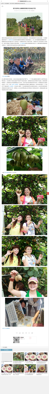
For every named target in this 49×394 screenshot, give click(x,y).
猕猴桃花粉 (11, 39)
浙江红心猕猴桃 (6, 328)
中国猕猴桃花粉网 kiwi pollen (25, 1)
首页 (3, 3)
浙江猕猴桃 (7, 3)
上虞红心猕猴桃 (14, 84)
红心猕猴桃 (22, 43)
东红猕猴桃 (7, 172)
